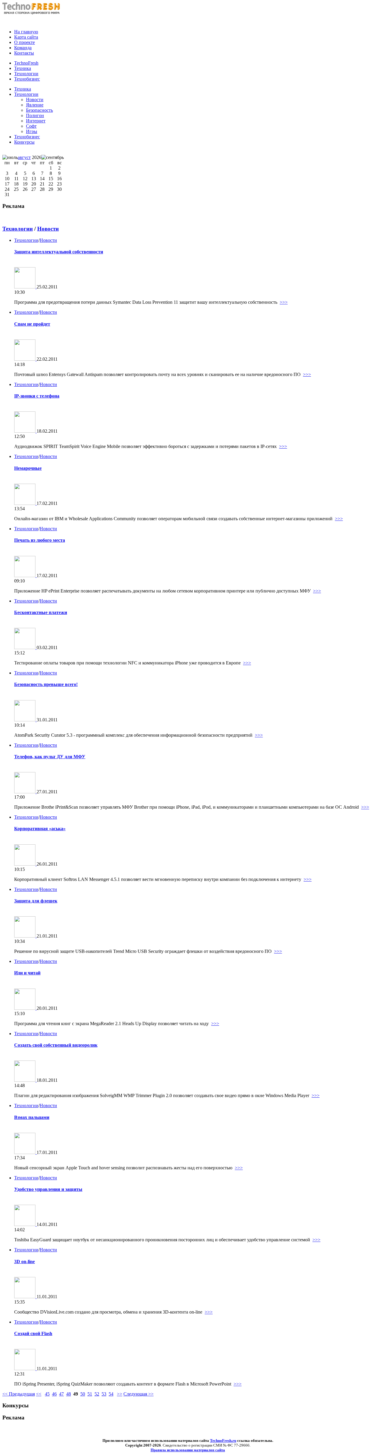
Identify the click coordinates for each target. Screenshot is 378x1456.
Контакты (24, 52)
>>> (284, 302)
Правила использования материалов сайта (188, 1450)
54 (111, 1393)
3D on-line (24, 1261)
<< (38, 1393)
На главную (26, 31)
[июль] (10, 157)
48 (68, 1393)
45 (47, 1393)
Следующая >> (138, 1393)
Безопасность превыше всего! (46, 684)
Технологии (26, 94)
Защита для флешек (35, 900)
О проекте (24, 42)
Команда (23, 47)
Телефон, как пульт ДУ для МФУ (49, 756)
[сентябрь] (52, 157)
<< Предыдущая (18, 1393)
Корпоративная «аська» (40, 828)
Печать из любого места (39, 540)
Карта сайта (26, 37)
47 (61, 1393)
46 (54, 1393)
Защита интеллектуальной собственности (58, 251)
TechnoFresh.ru (223, 1440)
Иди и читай (27, 972)
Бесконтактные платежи (40, 612)
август (24, 157)
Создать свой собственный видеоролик (55, 1045)
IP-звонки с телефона (36, 395)
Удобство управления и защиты (48, 1189)
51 (89, 1393)
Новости (48, 229)
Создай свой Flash (33, 1333)
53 (104, 1393)
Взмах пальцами (31, 1117)
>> (119, 1393)
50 (82, 1393)
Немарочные (28, 468)
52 (96, 1393)
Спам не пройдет (32, 323)
